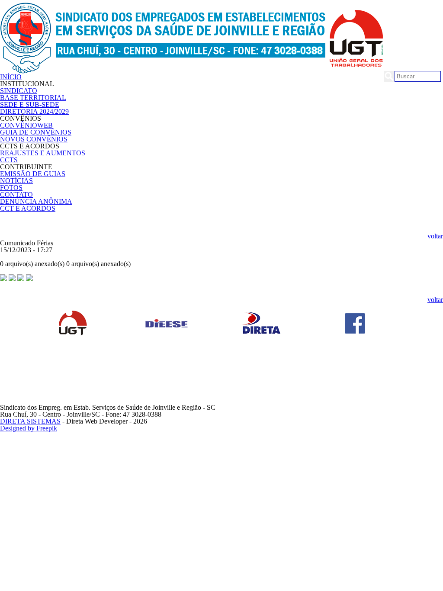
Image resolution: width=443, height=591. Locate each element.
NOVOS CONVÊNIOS (33, 139)
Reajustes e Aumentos (42, 153)
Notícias (16, 180)
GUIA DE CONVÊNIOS (35, 132)
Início (11, 76)
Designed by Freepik (28, 428)
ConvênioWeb (26, 125)
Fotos (11, 187)
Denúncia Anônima (36, 201)
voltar (435, 236)
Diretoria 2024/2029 (34, 111)
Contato (16, 194)
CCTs (9, 160)
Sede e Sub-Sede (29, 104)
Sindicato (18, 90)
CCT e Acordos (27, 208)
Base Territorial (33, 97)
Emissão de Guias (32, 173)
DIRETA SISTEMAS (30, 421)
